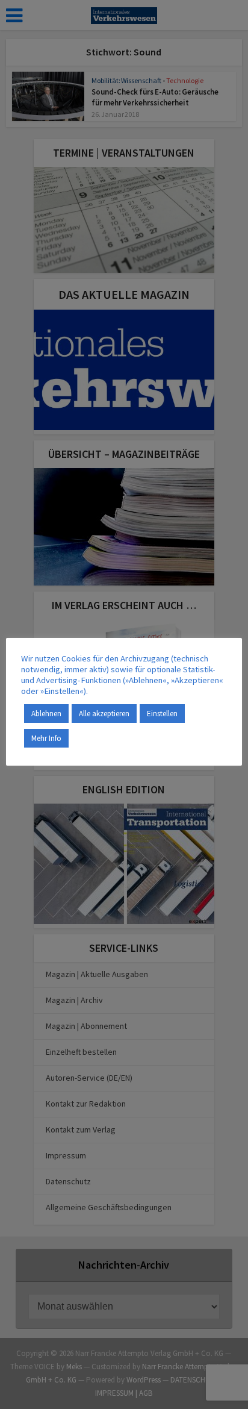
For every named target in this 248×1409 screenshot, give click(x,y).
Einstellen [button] (162, 713)
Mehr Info (46, 738)
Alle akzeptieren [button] (104, 713)
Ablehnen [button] (46, 713)
